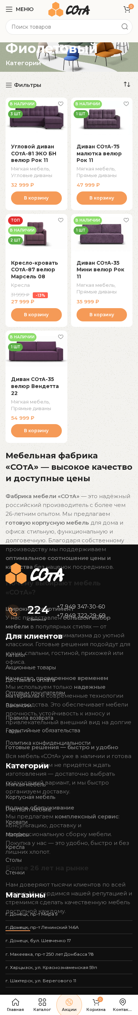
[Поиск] (124, 27)
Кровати (17, 822)
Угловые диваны (31, 175)
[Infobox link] (27, 612)
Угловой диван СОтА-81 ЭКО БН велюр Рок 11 (33, 153)
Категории (23, 63)
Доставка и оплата (30, 680)
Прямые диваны (97, 175)
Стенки (15, 872)
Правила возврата (29, 718)
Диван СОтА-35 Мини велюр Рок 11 (100, 270)
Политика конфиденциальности (48, 743)
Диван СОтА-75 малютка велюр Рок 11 (99, 153)
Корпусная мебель (30, 797)
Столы (14, 860)
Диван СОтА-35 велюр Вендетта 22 (35, 386)
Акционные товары (31, 667)
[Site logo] (69, 8)
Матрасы (17, 834)
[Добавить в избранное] (60, 104)
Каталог (16, 655)
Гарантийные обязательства (43, 730)
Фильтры (27, 85)
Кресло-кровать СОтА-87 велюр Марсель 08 (34, 270)
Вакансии (18, 705)
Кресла (20, 285)
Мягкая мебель (30, 169)
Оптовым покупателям (35, 693)
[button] (36, 198)
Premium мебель (28, 809)
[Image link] (35, 573)
